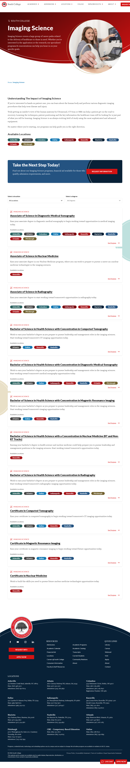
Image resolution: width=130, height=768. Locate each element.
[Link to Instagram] (25, 642)
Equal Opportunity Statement (112, 753)
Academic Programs (80, 645)
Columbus (42, 140)
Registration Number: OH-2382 (96, 691)
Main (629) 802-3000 (54, 720)
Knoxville (84, 140)
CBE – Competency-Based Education (63, 729)
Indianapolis (69, 140)
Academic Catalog (79, 648)
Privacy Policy (71, 753)
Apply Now (21, 657)
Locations (50, 656)
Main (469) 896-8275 (14, 703)
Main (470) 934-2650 (14, 720)
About (75, 663)
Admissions (51, 645)
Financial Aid (51, 652)
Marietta (98, 140)
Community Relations (80, 659)
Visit (106, 656)
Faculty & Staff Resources (56, 667)
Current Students (78, 656)
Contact (108, 667)
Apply (107, 659)
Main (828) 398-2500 (15, 686)
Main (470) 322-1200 (54, 686)
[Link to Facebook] (10, 642)
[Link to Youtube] (18, 642)
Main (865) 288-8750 (93, 732)
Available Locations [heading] (17, 230)
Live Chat (109, 762)
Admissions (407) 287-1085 (95, 722)
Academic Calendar (53, 648)
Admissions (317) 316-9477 (55, 705)
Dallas (55, 140)
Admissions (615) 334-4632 (55, 722)
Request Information (102, 171)
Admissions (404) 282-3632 (55, 688)
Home (10, 82)
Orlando (13, 144)
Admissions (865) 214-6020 (95, 708)
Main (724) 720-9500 (15, 737)
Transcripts (77, 652)
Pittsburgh (28, 144)
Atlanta (27, 140)
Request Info (21, 650)
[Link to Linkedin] (33, 642)
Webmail (108, 652)
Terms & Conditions (97, 753)
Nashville (112, 140)
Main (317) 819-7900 (54, 703)
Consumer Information (55, 663)
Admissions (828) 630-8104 (17, 688)
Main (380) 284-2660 (93, 686)
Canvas (107, 648)
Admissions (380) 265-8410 (95, 688)
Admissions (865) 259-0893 (95, 734)
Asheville (13, 140)
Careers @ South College (55, 659)
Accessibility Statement (83, 753)
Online (80, 4)
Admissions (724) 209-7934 (16, 739)
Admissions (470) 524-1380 (16, 722)
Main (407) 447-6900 (93, 720)
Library (107, 645)
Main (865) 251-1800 (93, 705)
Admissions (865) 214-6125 (55, 734)
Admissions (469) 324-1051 (16, 705)
